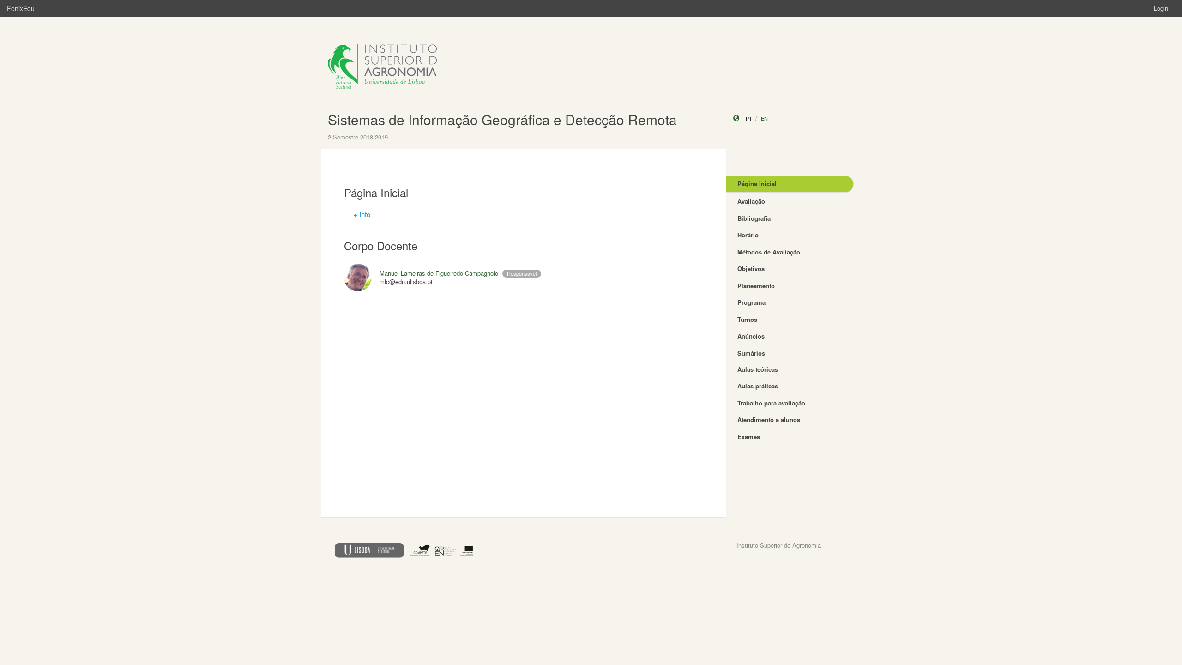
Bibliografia (754, 218)
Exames (748, 436)
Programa (751, 302)
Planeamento (756, 285)
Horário (748, 234)
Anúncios (751, 336)
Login (1161, 8)
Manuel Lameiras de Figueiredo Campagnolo (439, 273)
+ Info (361, 214)
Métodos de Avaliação (768, 252)
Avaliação (751, 201)
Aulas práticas (757, 385)
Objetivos (751, 268)
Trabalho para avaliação (771, 403)
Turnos (747, 319)
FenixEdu (21, 8)
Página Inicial (757, 183)
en (764, 118)
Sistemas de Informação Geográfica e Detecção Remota (502, 119)
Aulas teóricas (757, 369)
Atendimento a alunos (768, 419)
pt (749, 118)
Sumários (751, 353)
